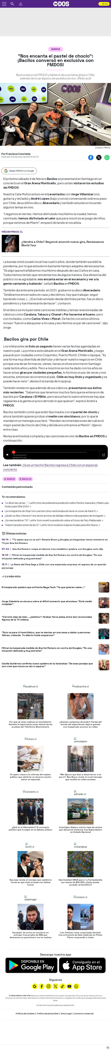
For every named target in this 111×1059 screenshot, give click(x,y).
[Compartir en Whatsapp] (107, 157)
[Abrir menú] (4, 4)
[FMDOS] (61, 3)
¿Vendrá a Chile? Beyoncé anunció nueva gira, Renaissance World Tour (62, 243)
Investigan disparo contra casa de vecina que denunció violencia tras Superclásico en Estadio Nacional (80, 829)
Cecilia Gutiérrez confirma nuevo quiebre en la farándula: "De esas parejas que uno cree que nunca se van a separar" (47, 665)
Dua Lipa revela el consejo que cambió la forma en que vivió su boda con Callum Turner (31, 882)
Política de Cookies (25, 1013)
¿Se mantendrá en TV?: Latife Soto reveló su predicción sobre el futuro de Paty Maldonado (53, 520)
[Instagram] (48, 986)
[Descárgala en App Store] (82, 965)
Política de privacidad (47, 1013)
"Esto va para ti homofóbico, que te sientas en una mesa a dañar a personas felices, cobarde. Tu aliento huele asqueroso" (46, 634)
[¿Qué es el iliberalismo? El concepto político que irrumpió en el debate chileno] (30, 811)
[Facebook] (41, 986)
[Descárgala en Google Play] (31, 965)
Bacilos (27, 479)
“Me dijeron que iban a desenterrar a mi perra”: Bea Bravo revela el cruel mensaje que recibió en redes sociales (80, 777)
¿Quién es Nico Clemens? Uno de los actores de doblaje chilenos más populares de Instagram (54, 515)
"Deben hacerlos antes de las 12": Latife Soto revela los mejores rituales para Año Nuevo (51, 524)
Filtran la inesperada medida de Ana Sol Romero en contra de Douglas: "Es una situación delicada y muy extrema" (47, 649)
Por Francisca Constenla (15, 153)
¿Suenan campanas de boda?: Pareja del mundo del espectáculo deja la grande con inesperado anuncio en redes (80, 724)
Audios (55, 49)
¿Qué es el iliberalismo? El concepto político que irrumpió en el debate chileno (30, 828)
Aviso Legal (66, 1013)
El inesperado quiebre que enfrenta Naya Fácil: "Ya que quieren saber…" (43, 587)
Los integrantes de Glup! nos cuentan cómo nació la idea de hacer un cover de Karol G (50, 510)
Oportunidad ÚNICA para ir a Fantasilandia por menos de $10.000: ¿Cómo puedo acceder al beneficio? (80, 882)
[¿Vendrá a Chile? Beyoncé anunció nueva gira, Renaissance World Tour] (10, 243)
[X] (55, 986)
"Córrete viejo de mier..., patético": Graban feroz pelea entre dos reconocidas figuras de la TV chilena (47, 618)
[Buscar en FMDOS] (12, 4)
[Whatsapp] (76, 986)
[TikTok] (62, 986)
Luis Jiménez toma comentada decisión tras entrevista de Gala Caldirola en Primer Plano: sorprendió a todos (80, 935)
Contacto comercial (84, 1013)
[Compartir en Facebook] (90, 157)
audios (11, 479)
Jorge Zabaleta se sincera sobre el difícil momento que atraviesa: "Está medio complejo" (47, 603)
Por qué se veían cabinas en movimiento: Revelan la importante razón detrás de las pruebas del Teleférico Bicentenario (30, 724)
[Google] (35, 986)
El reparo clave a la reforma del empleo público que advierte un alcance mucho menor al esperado (30, 777)
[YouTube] (69, 986)
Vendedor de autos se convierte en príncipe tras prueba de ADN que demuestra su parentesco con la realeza (30, 935)
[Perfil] (21, 4)
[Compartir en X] (98, 157)
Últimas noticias (15, 533)
